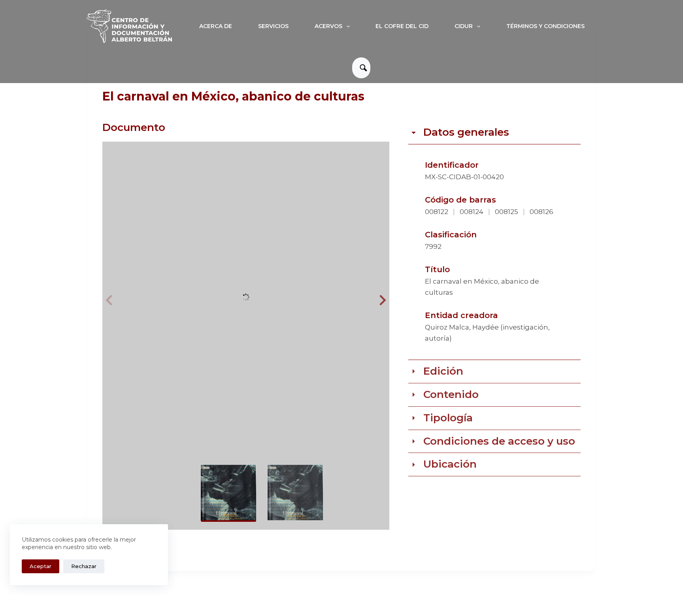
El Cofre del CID (401, 26)
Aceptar (40, 566)
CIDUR (464, 26)
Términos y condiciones (545, 26)
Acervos (328, 26)
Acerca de (215, 26)
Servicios (273, 26)
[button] (381, 300)
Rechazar (83, 566)
